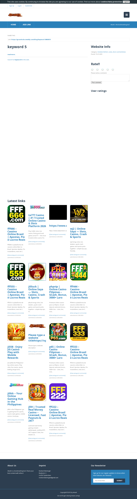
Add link (27, 24)
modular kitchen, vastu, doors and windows (112, 52)
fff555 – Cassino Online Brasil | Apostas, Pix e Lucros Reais (16, 292)
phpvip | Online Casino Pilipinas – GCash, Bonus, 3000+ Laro (58, 292)
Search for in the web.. (18, 60)
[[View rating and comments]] (15, 255)
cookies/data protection (111, 2)
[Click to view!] (47, 102)
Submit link (28, 6)
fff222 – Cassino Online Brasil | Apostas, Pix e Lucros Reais (58, 412)
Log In (20, 6)
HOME (13, 24)
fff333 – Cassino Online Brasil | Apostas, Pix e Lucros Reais (79, 352)
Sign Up (11, 6)
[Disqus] (47, 169)
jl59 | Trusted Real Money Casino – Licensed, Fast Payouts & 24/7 (37, 413)
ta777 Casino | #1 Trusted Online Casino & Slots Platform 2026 (37, 220)
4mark (75, 492)
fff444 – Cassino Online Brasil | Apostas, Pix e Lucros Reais (79, 292)
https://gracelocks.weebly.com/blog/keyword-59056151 (31, 39)
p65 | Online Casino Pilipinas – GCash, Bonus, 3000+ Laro (58, 352)
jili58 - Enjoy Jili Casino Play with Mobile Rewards (14, 352)
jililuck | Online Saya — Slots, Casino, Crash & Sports (36, 292)
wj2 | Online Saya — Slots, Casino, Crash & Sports (78, 233)
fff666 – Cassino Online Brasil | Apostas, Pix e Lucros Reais (16, 234)
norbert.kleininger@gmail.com (48, 478)
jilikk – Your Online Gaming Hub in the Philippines (15, 399)
